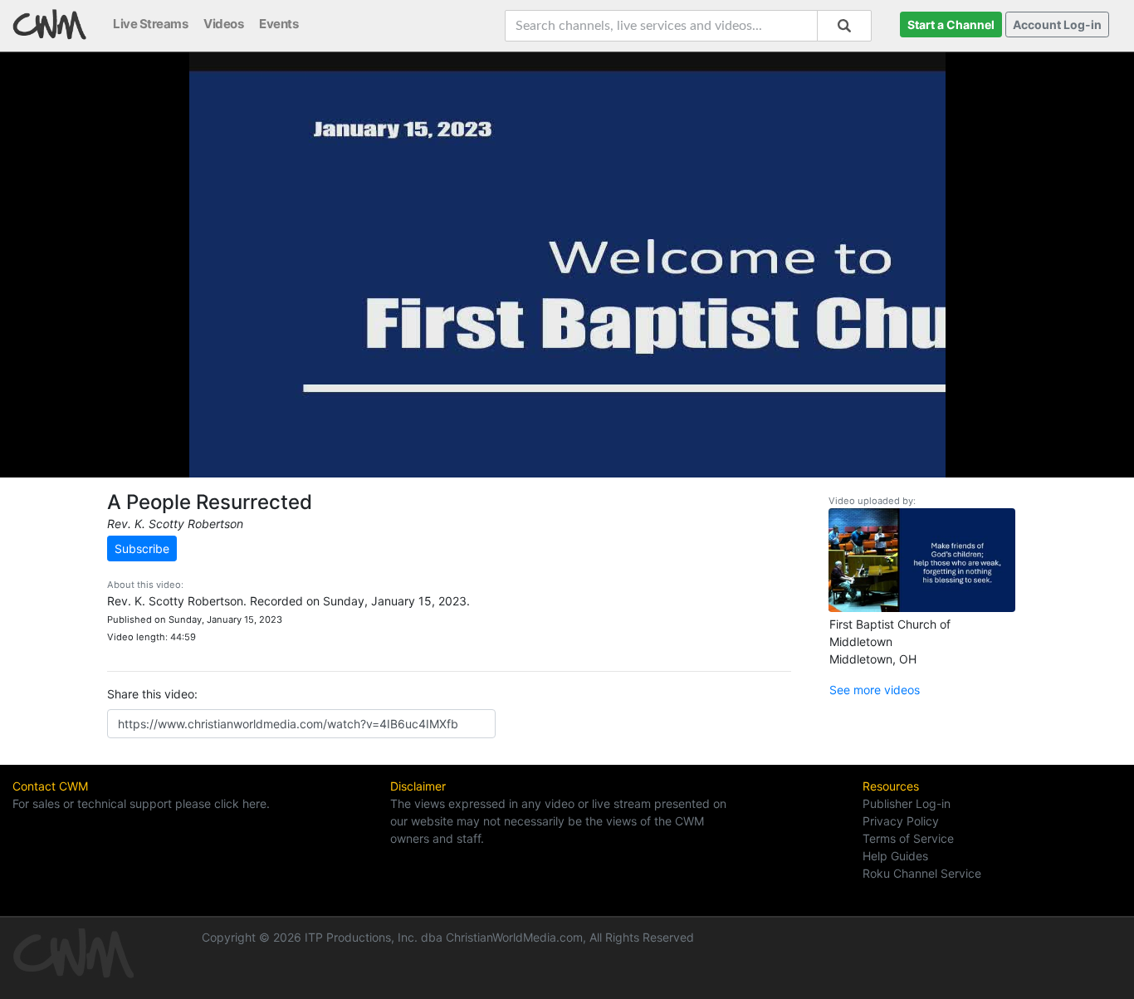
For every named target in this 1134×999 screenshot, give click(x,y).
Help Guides (895, 856)
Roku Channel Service (922, 873)
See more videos (874, 690)
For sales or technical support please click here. (141, 803)
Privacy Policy (901, 821)
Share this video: (152, 694)
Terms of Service (908, 838)
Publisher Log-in (907, 803)
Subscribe (142, 548)
